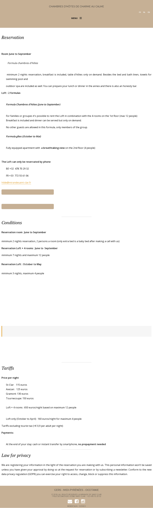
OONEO (82, 506)
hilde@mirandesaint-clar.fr (16, 182)
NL (144, 12)
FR (140, 12)
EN (149, 12)
